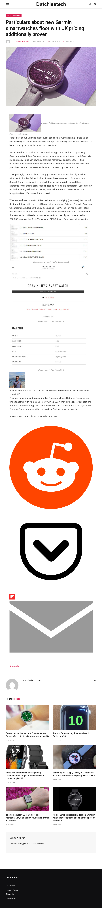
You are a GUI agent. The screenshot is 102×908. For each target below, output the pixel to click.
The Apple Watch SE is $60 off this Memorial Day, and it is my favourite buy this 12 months (27, 818)
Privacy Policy (12, 890)
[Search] (94, 4)
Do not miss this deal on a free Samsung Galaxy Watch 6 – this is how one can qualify (27, 735)
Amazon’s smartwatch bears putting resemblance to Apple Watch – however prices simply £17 (25, 775)
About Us (10, 894)
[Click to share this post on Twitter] (14, 424)
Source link (15, 666)
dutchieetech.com (21, 42)
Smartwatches (13, 15)
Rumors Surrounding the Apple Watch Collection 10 (71, 735)
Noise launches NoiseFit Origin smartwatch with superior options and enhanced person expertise (74, 818)
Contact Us (11, 898)
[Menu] (7, 4)
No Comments (54, 42)
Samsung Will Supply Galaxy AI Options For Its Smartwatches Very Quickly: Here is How (74, 774)
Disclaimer (10, 886)
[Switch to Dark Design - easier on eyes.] (90, 4)
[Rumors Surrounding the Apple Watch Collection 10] (74, 717)
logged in (24, 844)
